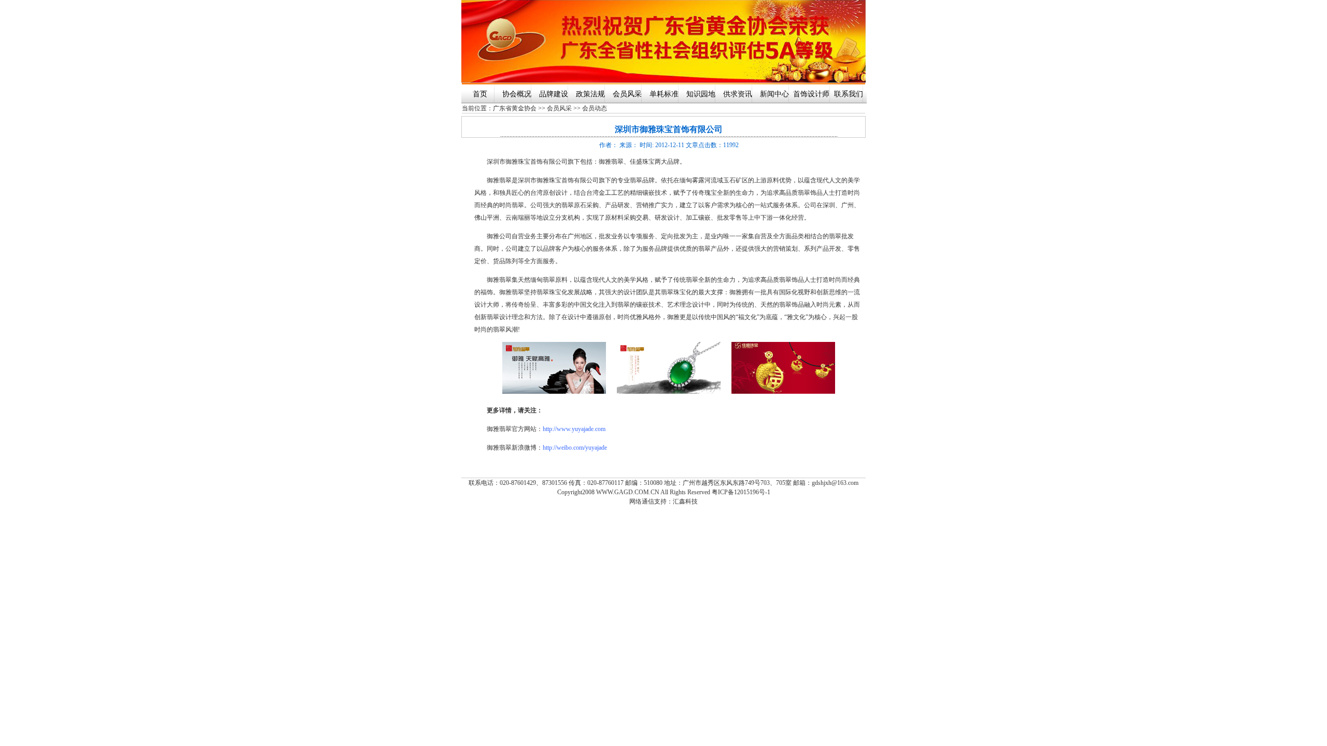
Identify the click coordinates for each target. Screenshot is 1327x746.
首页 (480, 94)
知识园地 (700, 94)
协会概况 (516, 94)
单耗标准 (664, 94)
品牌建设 (553, 94)
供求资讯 (737, 94)
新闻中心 (774, 94)
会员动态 (594, 108)
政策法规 (590, 94)
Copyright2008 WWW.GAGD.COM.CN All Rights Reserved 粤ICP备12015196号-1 (663, 492)
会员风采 (627, 94)
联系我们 (848, 94)
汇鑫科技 (685, 501)
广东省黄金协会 (515, 108)
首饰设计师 (811, 94)
